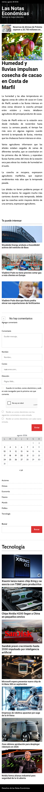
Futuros (5, 497)
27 (22, 459)
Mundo (4, 502)
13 (21, 451)
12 (16, 451)
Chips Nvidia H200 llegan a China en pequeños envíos (21, 615)
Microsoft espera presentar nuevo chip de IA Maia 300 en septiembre (21, 682)
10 (5, 451)
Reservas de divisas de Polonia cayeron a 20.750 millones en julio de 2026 (27, 29)
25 (10, 459)
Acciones (5, 480)
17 (4, 455)
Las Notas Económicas (15, 11)
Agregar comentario (9, 322)
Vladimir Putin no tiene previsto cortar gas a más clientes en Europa (21, 274)
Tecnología (6, 514)
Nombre (5, 352)
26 (16, 459)
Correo (4, 364)
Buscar (4, 524)
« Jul (21, 470)
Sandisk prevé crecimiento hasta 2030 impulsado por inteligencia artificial (20, 649)
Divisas (4, 486)
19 (16, 455)
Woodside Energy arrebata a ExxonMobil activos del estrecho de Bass (21, 246)
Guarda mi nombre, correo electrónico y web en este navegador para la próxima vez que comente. (21, 391)
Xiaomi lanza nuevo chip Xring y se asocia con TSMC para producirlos (22, 583)
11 (10, 451)
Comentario (6, 331)
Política (4, 508)
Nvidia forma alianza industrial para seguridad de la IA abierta (18, 776)
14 (27, 451)
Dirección (5, 376)
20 (21, 455)
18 (10, 455)
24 (5, 459)
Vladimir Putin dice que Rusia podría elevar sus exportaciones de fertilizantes (21, 301)
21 (27, 455)
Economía (6, 491)
